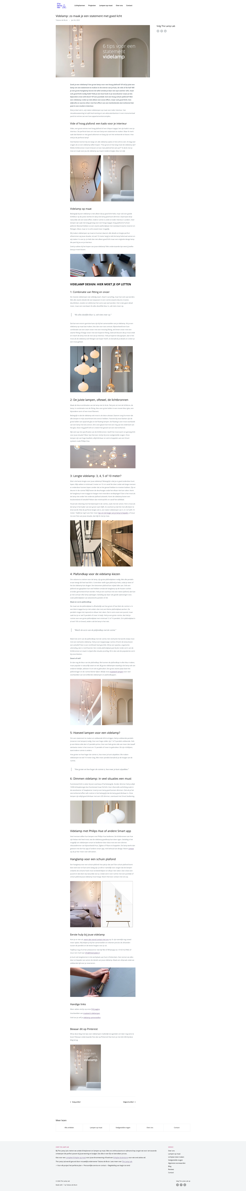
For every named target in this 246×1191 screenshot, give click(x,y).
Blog (169, 1166)
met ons (105, 939)
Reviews (171, 1169)
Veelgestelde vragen (123, 1128)
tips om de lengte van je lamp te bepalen (113, 513)
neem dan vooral (90, 939)
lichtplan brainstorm (120, 1158)
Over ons (119, 5)
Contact (129, 5)
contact (131, 848)
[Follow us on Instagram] (158, 31)
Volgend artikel (128, 1102)
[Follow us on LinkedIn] (165, 31)
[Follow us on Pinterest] (161, 31)
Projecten (92, 5)
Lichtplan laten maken (176, 1157)
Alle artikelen (69, 1128)
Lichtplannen (79, 5)
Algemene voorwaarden (176, 1163)
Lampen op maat (106, 5)
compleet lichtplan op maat (76, 1158)
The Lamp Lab (127, 1161)
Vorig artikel (76, 1102)
